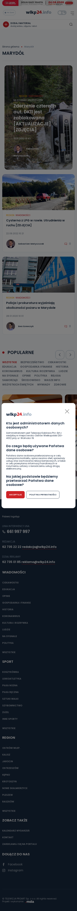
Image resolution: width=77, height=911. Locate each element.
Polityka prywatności (42, 494)
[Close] (67, 411)
